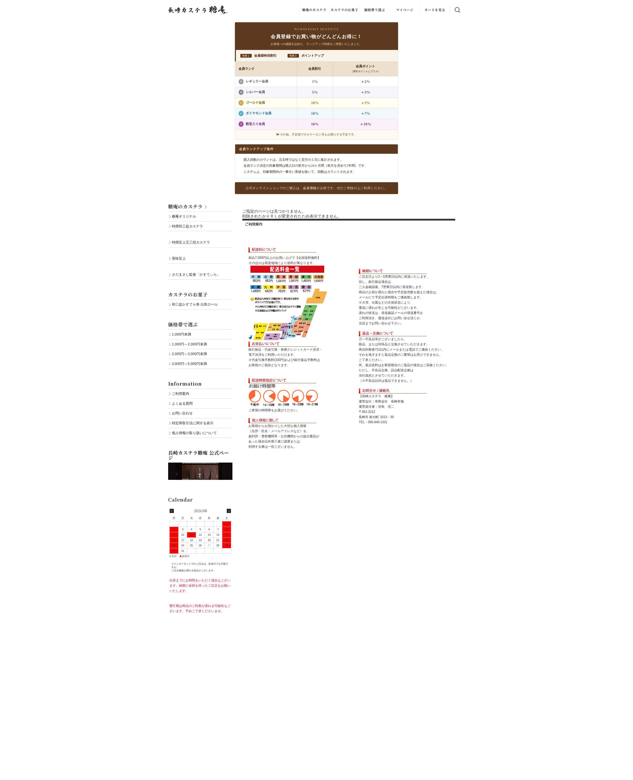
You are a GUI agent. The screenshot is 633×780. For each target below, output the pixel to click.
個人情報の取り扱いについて (194, 433)
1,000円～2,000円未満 (189, 344)
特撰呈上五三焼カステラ (191, 242)
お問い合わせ (182, 413)
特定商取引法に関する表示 (192, 423)
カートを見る (435, 9)
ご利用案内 (180, 394)
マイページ (404, 9)
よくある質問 (182, 403)
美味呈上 (179, 258)
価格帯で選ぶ (374, 9)
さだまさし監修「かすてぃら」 (196, 274)
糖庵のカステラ (314, 9)
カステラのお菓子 (344, 9)
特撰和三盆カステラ (187, 226)
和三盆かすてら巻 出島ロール (195, 304)
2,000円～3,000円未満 (189, 354)
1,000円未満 (181, 334)
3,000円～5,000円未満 (189, 364)
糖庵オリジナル (184, 216)
